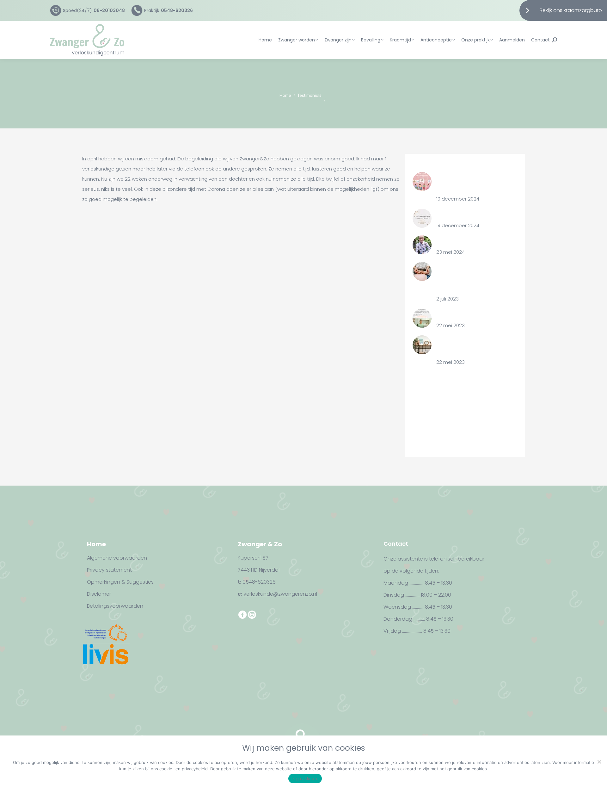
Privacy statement (109, 570)
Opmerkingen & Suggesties (120, 582)
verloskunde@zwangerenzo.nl (280, 594)
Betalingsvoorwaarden (115, 606)
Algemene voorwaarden (117, 558)
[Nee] (599, 762)
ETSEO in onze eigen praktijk (467, 240)
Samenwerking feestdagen (468, 213)
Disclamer (99, 594)
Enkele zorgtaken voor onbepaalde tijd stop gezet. (468, 345)
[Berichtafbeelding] (422, 181)
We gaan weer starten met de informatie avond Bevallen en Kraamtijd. (471, 277)
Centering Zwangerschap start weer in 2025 (472, 182)
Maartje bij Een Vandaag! (465, 313)
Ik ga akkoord (305, 778)
